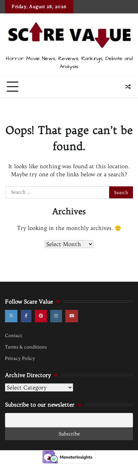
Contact (13, 335)
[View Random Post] (128, 87)
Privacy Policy (20, 358)
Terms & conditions (26, 347)
